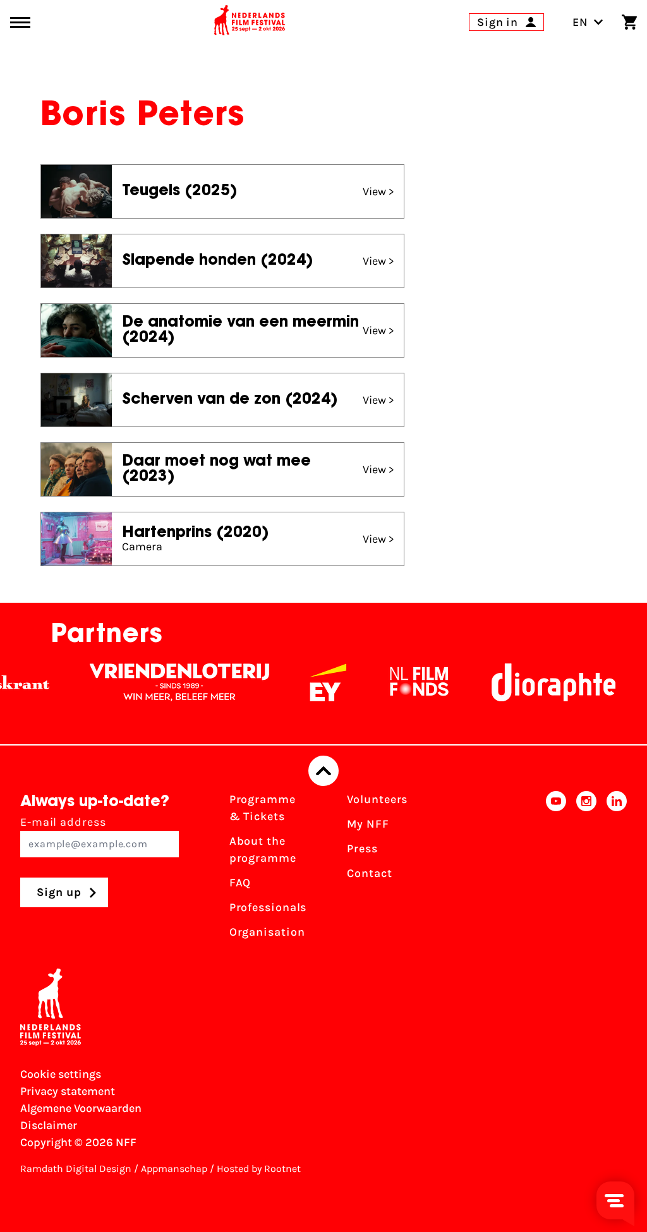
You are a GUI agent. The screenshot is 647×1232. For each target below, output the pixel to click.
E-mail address (63, 822)
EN (580, 22)
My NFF (368, 824)
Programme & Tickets (262, 807)
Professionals (268, 907)
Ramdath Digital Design (75, 1169)
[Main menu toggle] (20, 22)
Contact (369, 873)
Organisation (267, 932)
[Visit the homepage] (249, 22)
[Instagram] (586, 869)
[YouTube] (556, 869)
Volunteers (377, 799)
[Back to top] (323, 771)
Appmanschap (174, 1169)
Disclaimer (48, 1125)
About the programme (262, 849)
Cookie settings (60, 1074)
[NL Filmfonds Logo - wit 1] (404, 682)
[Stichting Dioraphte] (539, 682)
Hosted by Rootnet (259, 1169)
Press (362, 848)
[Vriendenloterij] (165, 682)
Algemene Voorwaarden (81, 1108)
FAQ (240, 883)
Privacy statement (67, 1091)
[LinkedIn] (617, 869)
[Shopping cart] (629, 22)
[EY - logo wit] (313, 682)
